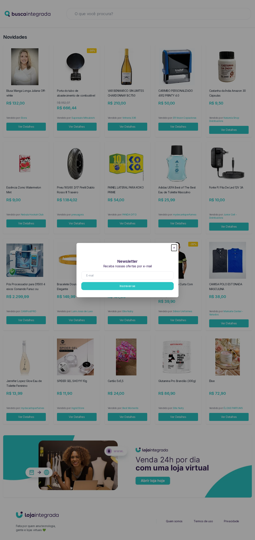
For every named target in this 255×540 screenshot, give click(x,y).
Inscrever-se (127, 286)
